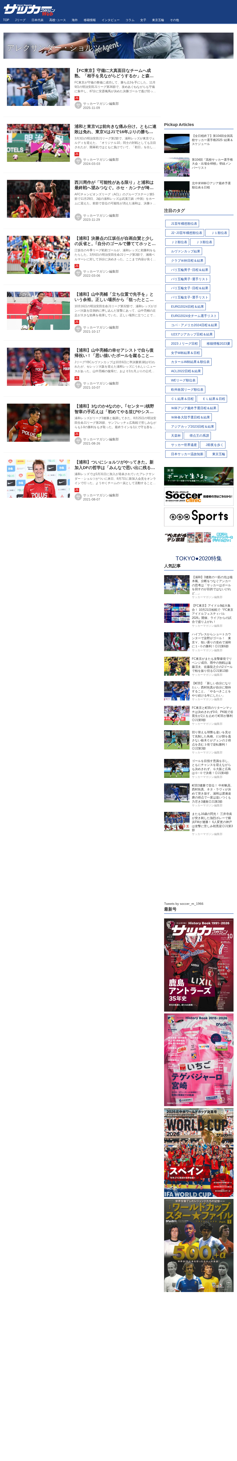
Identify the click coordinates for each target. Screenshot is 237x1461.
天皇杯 (176, 435)
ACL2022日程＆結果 (186, 371)
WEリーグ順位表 (183, 380)
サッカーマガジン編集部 (101, 103)
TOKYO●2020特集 (199, 558)
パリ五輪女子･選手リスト (189, 297)
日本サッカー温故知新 (187, 454)
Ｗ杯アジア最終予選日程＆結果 (193, 408)
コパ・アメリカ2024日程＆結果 (194, 325)
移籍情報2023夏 (218, 343)
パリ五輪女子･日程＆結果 (189, 288)
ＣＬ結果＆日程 (182, 399)
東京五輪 (218, 454)
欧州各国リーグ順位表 (187, 389)
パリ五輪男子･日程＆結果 (189, 270)
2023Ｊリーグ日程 (184, 343)
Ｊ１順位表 (219, 233)
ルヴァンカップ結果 (185, 251)
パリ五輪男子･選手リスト (189, 279)
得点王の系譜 (199, 435)
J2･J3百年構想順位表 (186, 233)
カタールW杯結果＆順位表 (190, 362)
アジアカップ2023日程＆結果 (192, 426)
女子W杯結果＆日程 (185, 353)
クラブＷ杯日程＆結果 (187, 260)
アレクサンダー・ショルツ (54, 47)
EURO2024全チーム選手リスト (194, 316)
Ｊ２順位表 (179, 242)
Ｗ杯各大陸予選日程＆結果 (190, 417)
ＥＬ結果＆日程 (214, 399)
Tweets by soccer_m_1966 (183, 903)
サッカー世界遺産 (184, 445)
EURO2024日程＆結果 (187, 306)
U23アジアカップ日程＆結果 (192, 334)
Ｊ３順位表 (204, 242)
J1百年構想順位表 (184, 223)
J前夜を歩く (215, 445)
